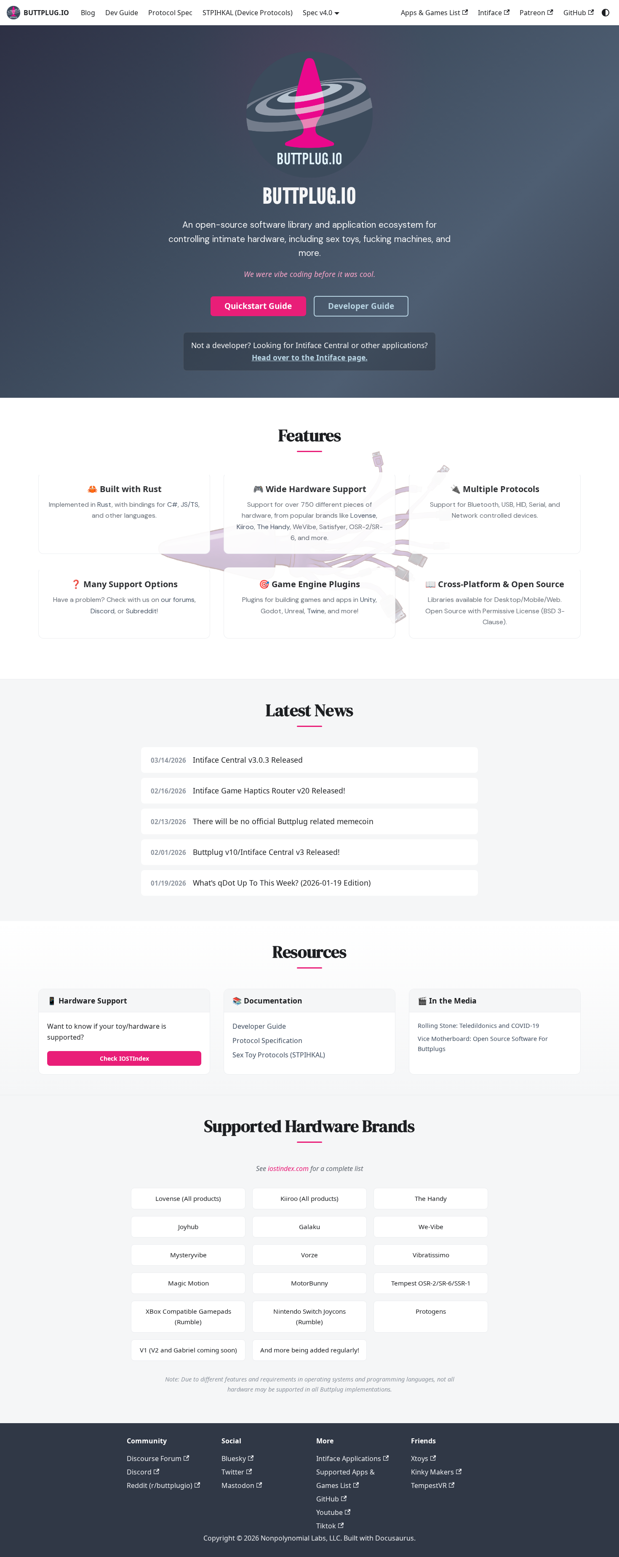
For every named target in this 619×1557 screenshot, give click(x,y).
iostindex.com (288, 1168)
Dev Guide (121, 12)
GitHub (574, 12)
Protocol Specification (267, 1040)
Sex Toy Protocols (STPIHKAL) (278, 1054)
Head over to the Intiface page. (310, 357)
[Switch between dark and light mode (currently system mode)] (605, 12)
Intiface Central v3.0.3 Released (248, 760)
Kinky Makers (432, 1472)
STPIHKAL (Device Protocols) (248, 12)
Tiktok (326, 1525)
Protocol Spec (170, 12)
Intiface (490, 12)
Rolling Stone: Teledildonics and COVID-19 (478, 1026)
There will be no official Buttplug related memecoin (283, 821)
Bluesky (233, 1458)
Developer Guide (361, 306)
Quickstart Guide (258, 306)
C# (172, 504)
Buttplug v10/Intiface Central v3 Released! (266, 852)
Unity (368, 599)
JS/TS (189, 504)
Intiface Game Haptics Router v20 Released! (269, 790)
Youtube (329, 1512)
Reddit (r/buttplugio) (159, 1485)
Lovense (363, 515)
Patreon (532, 12)
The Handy (273, 526)
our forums (178, 599)
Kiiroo (245, 526)
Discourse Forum (154, 1458)
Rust (104, 504)
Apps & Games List (430, 12)
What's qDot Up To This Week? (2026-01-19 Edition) (282, 883)
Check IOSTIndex (124, 1058)
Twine (316, 611)
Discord (103, 611)
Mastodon (237, 1485)
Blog (88, 12)
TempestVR (429, 1485)
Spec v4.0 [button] (317, 12)
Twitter (232, 1472)
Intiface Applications (348, 1458)
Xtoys (419, 1458)
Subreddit (141, 611)
